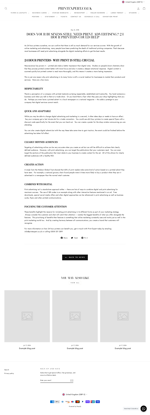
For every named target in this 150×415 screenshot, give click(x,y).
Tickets (64, 17)
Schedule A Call (92, 17)
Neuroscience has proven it (35, 65)
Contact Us (76, 17)
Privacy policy (9, 373)
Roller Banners (98, 13)
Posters (36, 17)
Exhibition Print (110, 17)
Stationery (50, 17)
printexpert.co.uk (75, 8)
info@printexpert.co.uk (33, 231)
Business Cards (40, 13)
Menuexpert (80, 13)
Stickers (133, 13)
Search (6, 370)
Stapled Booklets (60, 13)
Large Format (117, 13)
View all (75, 283)
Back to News (76, 257)
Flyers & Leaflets (19, 13)
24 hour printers (94, 119)
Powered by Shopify (75, 406)
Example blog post (27, 348)
